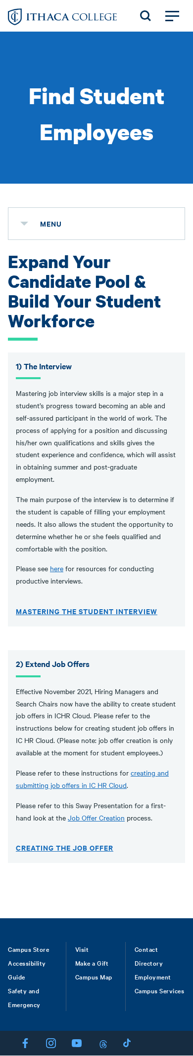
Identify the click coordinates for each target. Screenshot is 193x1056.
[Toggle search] (145, 16)
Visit (82, 948)
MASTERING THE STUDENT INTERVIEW (86, 611)
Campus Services (160, 990)
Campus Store (28, 948)
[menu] (24, 223)
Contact (146, 948)
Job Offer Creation (96, 817)
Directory (149, 962)
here (56, 568)
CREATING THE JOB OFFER (64, 847)
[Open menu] (172, 16)
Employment (153, 976)
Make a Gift (92, 962)
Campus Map (93, 976)
